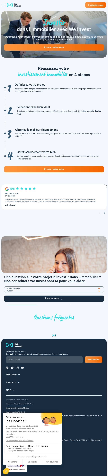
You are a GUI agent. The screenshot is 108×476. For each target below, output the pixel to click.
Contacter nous (95, 5)
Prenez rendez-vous (54, 47)
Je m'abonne (93, 360)
